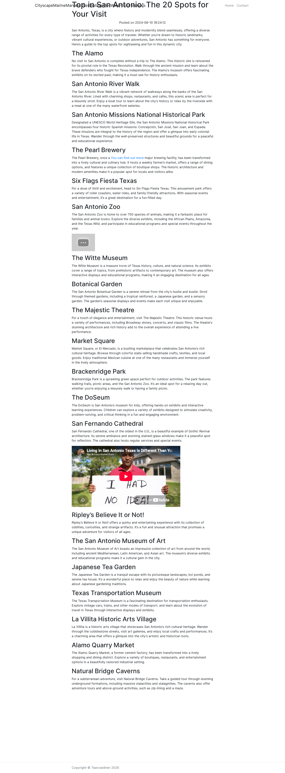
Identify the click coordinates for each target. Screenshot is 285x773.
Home (229, 5)
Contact (243, 5)
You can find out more (127, 158)
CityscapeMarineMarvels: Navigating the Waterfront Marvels (90, 5)
